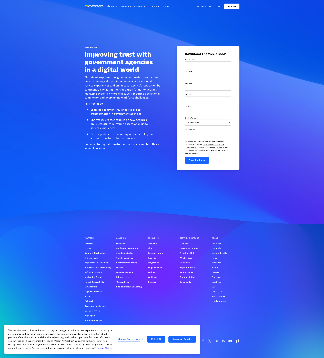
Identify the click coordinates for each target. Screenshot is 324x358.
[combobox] (208, 122)
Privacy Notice (104, 348)
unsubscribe (217, 147)
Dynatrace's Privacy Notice (212, 150)
